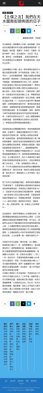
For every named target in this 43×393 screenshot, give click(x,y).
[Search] (39, 3)
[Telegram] (28, 30)
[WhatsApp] (17, 30)
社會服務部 (11, 339)
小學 (18, 334)
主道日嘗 (12, 381)
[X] (23, 30)
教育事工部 (11, 361)
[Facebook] (12, 30)
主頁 (6, 381)
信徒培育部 (11, 331)
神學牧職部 (11, 354)
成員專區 (20, 381)
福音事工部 (11, 346)
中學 (18, 331)
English (21, 383)
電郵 (27, 381)
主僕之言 (10, 13)
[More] (34, 30)
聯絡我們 (34, 381)
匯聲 (4, 13)
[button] (4, 3)
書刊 (30, 331)
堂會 (18, 329)
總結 (5, 349)
